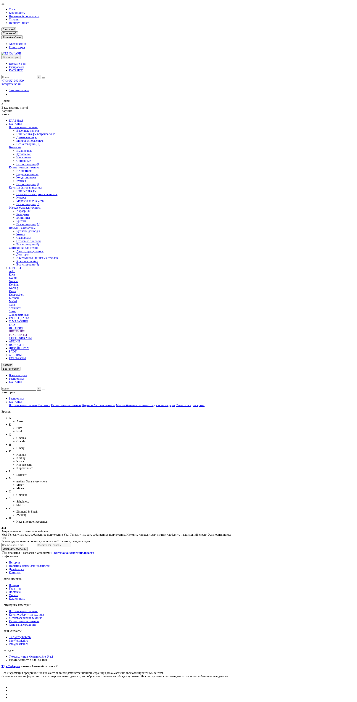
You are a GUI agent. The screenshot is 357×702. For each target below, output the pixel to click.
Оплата (13, 595)
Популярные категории (16, 604)
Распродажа (16, 67)
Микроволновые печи (30, 140)
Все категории (18, 63)
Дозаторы (22, 254)
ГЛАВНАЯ (16, 120)
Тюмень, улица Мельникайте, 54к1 (31, 656)
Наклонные (23, 157)
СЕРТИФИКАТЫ (20, 338)
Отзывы (14, 19)
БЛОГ (13, 351)
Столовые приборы (28, 241)
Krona (12, 291)
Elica (12, 274)
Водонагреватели (27, 174)
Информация (9, 556)
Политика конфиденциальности (29, 565)
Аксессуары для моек (30, 251)
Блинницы (23, 217)
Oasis (12, 304)
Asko (12, 271)
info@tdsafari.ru (11, 84)
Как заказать (17, 12)
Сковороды (23, 237)
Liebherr (14, 298)
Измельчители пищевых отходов (37, 257)
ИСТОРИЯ (16, 328)
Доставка (15, 591)
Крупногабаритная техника (26, 614)
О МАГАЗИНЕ (18, 321)
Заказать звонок (19, 90)
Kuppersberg (16, 294)
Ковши (20, 234)
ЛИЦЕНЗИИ (17, 331)
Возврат (14, 585)
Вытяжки (15, 147)
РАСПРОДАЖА (19, 318)
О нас (12, 9)
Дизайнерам (16, 569)
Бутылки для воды (28, 231)
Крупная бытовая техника (25, 187)
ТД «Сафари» (10, 666)
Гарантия (15, 588)
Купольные (23, 154)
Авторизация (17, 43)
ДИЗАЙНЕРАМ (19, 348)
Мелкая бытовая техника (25, 207)
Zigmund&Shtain (19, 314)
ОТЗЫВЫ (15, 354)
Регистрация (17, 47)
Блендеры (22, 214)
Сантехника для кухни (23, 247)
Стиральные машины (22, 624)
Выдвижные (24, 150)
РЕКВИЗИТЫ (18, 334)
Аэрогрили (23, 210)
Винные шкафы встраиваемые (35, 134)
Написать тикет (19, 22)
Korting (13, 287)
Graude (13, 281)
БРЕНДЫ (15, 267)
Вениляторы (24, 170)
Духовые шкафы (26, 137)
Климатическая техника (24, 167)
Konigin (14, 284)
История (14, 562)
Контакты (15, 572)
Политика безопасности (24, 16)
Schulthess (15, 308)
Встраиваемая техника (23, 127)
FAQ (12, 324)
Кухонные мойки (27, 261)
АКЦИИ (14, 341)
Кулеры (21, 180)
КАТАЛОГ (16, 70)
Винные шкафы (26, 190)
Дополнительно (11, 578)
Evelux (13, 277)
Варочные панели (27, 130)
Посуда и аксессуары (22, 227)
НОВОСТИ (16, 344)
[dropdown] (2, 4)
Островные (23, 160)
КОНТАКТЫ (17, 358)
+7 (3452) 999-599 (12, 80)
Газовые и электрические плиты (36, 194)
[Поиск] (43, 77)
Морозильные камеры (30, 200)
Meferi (13, 301)
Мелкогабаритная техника (25, 617)
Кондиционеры (26, 177)
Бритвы (21, 221)
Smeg (12, 311)
